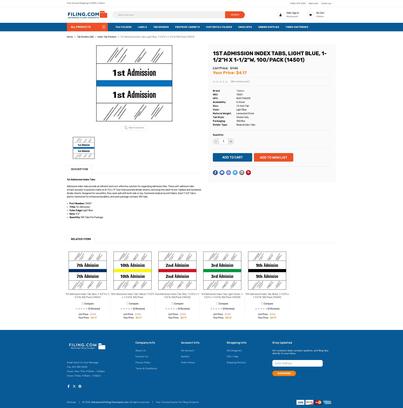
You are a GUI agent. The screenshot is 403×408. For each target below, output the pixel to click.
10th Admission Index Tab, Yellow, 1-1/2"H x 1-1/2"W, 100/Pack (132, 296)
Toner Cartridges (296, 27)
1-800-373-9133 (298, 3)
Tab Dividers (161, 27)
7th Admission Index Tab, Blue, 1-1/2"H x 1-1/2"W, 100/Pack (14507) (87, 296)
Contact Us (141, 356)
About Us (140, 350)
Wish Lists (313, 3)
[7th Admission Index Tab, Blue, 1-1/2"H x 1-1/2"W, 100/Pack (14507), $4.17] (87, 270)
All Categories (234, 350)
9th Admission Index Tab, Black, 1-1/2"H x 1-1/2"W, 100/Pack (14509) (267, 296)
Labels (142, 27)
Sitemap (72, 402)
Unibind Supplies (268, 27)
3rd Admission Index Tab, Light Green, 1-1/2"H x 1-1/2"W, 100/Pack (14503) (222, 296)
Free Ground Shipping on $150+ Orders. (86, 3)
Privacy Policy (142, 362)
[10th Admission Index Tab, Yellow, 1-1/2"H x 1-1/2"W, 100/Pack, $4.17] (132, 270)
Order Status (188, 362)
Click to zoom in (136, 128)
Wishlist (185, 356)
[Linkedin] (241, 172)
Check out (326, 3)
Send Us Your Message (86, 362)
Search (235, 15)
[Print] (228, 172)
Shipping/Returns (236, 362)
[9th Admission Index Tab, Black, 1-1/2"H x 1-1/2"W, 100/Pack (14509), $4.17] (267, 270)
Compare (89, 303)
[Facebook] (215, 172)
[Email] (221, 172)
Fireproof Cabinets (187, 27)
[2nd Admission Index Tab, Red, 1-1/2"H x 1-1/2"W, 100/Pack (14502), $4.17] (177, 270)
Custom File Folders (219, 27)
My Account (187, 350)
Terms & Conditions (146, 368)
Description (79, 169)
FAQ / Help (232, 356)
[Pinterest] (248, 172)
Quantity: (218, 134)
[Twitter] (235, 172)
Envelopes (245, 27)
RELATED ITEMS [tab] (81, 239)
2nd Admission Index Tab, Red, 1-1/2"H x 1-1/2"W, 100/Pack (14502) (177, 296)
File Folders (124, 27)
